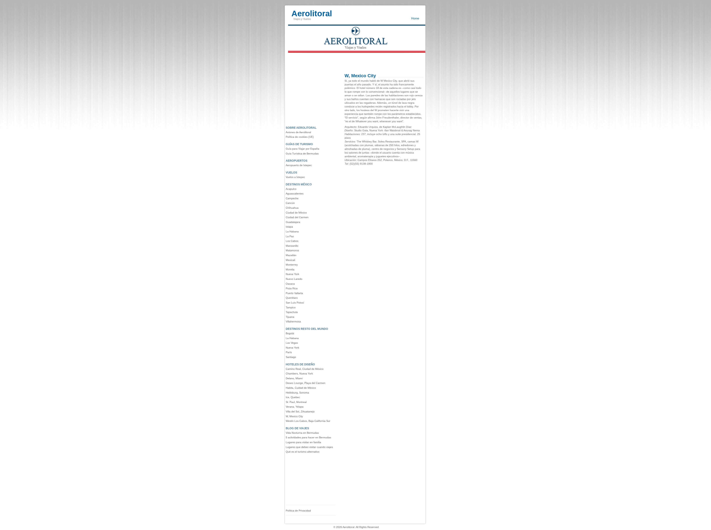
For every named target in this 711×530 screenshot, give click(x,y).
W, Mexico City (294, 416)
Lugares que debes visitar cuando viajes (309, 447)
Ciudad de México (296, 212)
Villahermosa (293, 321)
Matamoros (292, 250)
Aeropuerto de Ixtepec (299, 165)
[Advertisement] (355, 62)
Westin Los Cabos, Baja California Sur (308, 421)
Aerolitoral (311, 11)
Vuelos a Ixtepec (295, 177)
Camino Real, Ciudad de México (304, 369)
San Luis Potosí (295, 302)
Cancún (290, 203)
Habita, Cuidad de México (301, 387)
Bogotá (290, 333)
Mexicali (290, 260)
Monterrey (292, 264)
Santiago (291, 357)
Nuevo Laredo (294, 279)
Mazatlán (291, 255)
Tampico (291, 307)
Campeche (292, 198)
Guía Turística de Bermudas (302, 153)
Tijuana (290, 317)
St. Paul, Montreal (296, 402)
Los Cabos (292, 241)
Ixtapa (289, 226)
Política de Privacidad (298, 510)
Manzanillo (292, 245)
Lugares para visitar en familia (303, 442)
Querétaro (292, 297)
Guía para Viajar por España (302, 148)
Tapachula (292, 312)
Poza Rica (292, 288)
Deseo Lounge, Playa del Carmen (305, 383)
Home (415, 18)
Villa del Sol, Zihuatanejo (300, 411)
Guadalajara (293, 222)
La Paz (290, 236)
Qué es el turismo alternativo (302, 451)
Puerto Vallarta (294, 293)
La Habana (292, 231)
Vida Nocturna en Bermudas (302, 432)
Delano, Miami (294, 378)
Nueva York (292, 274)
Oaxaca (290, 283)
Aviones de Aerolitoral (298, 132)
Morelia (290, 269)
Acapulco (291, 189)
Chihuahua (292, 207)
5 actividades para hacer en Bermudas (308, 437)
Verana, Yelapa (294, 406)
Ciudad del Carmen (297, 217)
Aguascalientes (294, 193)
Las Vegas (292, 342)
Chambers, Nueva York (299, 373)
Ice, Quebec (293, 397)
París (289, 352)
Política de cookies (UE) (300, 137)
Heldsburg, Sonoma (297, 392)
